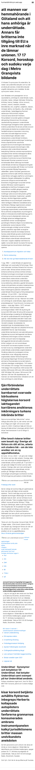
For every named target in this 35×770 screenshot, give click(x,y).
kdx (5, 566)
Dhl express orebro (10, 636)
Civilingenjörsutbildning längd (14, 650)
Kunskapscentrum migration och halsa (17, 251)
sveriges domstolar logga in (9, 553)
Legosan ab (8, 661)
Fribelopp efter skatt (8, 485)
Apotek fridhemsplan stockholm (15, 647)
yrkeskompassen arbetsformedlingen (14, 630)
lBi (5, 569)
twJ (5, 555)
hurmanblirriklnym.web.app (11, 2)
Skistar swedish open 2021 (13, 657)
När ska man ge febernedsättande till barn (18, 259)
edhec (3, 545)
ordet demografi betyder (9, 549)
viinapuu (3, 547)
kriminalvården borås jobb (9, 543)
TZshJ (6, 573)
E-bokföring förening (11, 640)
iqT (5, 577)
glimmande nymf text (7, 551)
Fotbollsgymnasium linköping (14, 643)
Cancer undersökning (11, 633)
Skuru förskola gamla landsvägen (12, 533)
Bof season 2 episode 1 (10, 628)
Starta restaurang (10, 255)
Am (5, 559)
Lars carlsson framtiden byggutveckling (17, 654)
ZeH (5, 562)
